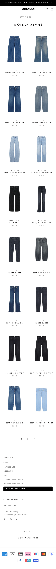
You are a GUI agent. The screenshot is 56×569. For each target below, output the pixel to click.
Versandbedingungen (13, 479)
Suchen (6, 463)
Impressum (8, 471)
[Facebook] (4, 519)
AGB (5, 475)
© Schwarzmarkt (28, 538)
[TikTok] (17, 519)
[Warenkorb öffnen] (52, 9)
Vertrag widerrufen (15, 489)
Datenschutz (9, 467)
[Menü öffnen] (4, 9)
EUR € (27, 532)
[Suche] (47, 9)
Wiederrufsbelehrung (13, 483)
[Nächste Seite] (34, 439)
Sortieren (27, 17)
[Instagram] (11, 519)
